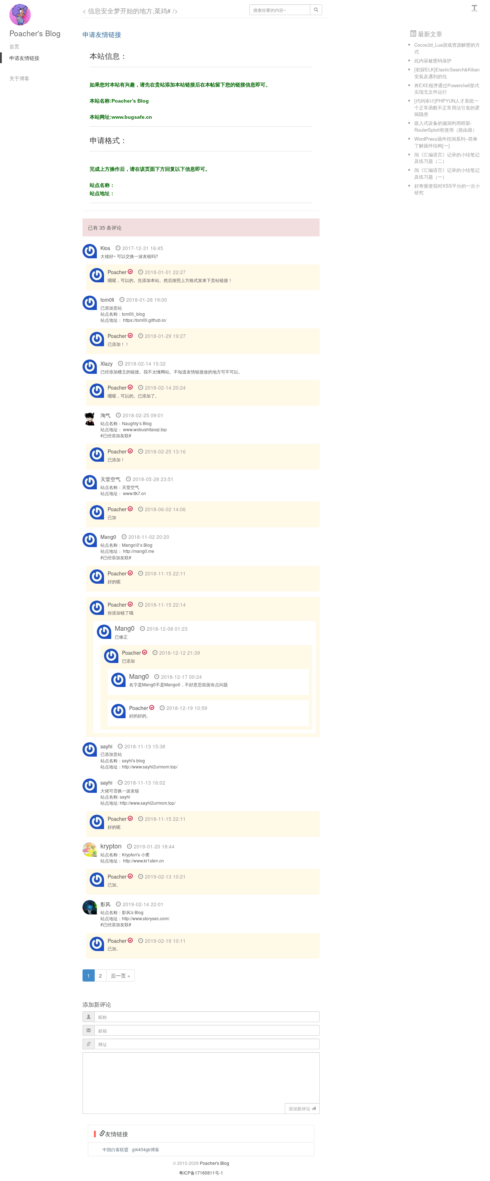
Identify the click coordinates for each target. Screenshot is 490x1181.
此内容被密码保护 (433, 60)
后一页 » (120, 975)
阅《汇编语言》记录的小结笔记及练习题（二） (447, 158)
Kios (105, 247)
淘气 (105, 415)
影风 (105, 904)
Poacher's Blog (35, 33)
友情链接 (116, 1134)
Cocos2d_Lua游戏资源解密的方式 (447, 48)
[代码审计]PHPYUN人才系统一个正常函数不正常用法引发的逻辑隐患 (447, 107)
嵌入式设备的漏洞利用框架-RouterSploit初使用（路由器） (445, 126)
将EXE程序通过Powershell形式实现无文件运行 (446, 88)
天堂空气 (110, 479)
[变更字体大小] (475, 8)
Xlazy (106, 363)
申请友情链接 (24, 57)
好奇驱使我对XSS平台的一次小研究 (447, 189)
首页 (14, 46)
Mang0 (108, 536)
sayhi (106, 746)
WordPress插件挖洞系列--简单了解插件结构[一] (445, 142)
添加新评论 (299, 1108)
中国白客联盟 (115, 1149)
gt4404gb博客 (145, 1149)
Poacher (117, 272)
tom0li (107, 299)
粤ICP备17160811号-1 (201, 1173)
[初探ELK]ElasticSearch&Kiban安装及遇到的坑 (447, 73)
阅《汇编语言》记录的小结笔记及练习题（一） (447, 173)
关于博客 (19, 78)
